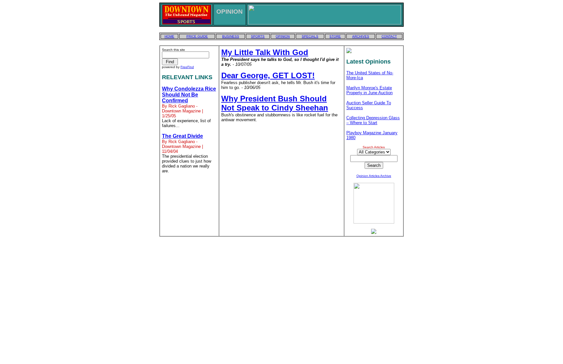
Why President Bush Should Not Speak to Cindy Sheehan (274, 103)
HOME (169, 36)
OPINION (283, 36)
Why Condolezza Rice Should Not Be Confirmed (189, 94)
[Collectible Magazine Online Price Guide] (373, 232)
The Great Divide (182, 136)
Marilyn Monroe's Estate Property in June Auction (369, 90)
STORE (335, 36)
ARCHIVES (360, 36)
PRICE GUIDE (197, 36)
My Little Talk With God (264, 52)
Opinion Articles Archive (373, 176)
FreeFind (187, 67)
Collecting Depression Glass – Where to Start (373, 120)
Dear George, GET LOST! (268, 75)
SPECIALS (310, 36)
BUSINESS (230, 36)
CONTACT (389, 36)
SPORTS (258, 36)
